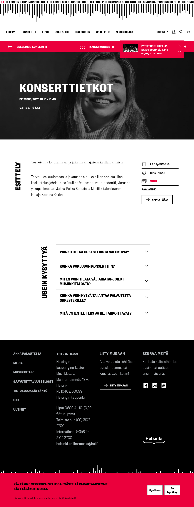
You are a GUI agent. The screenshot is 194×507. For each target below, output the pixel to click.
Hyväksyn (155, 490)
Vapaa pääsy (160, 199)
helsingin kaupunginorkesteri (27, 2)
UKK (16, 400)
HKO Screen (82, 32)
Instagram (155, 385)
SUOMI (162, 32)
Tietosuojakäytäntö (30, 390)
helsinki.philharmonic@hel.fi (77, 443)
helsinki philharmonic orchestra (113, 2)
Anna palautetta (27, 353)
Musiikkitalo (124, 32)
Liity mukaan (119, 385)
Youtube (164, 385)
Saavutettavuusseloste (33, 381)
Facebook (146, 385)
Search (181, 31)
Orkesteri (62, 32)
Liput (45, 32)
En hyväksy (172, 490)
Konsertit (29, 32)
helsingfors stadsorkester (69, 2)
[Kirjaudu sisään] (174, 36)
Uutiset (19, 409)
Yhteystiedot (67, 353)
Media (18, 362)
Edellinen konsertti (32, 46)
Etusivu (11, 32)
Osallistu (103, 32)
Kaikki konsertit (102, 46)
